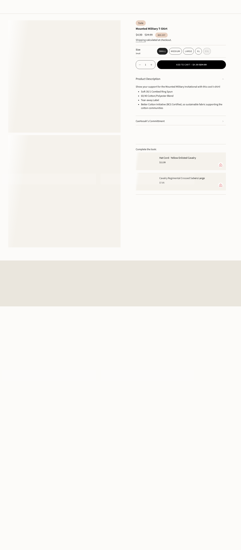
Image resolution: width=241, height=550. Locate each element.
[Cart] (231, 7)
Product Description (148, 79)
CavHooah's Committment (150, 121)
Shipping (141, 40)
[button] (13, 6)
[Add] (220, 165)
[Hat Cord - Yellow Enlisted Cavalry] (145, 161)
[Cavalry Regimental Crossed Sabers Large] (145, 181)
